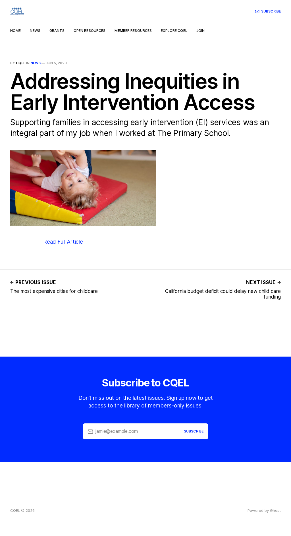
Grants (57, 30)
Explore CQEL (174, 30)
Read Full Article (63, 242)
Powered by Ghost (264, 510)
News (35, 30)
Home (15, 30)
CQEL (20, 63)
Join (200, 30)
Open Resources (90, 30)
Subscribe (271, 11)
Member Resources (133, 30)
